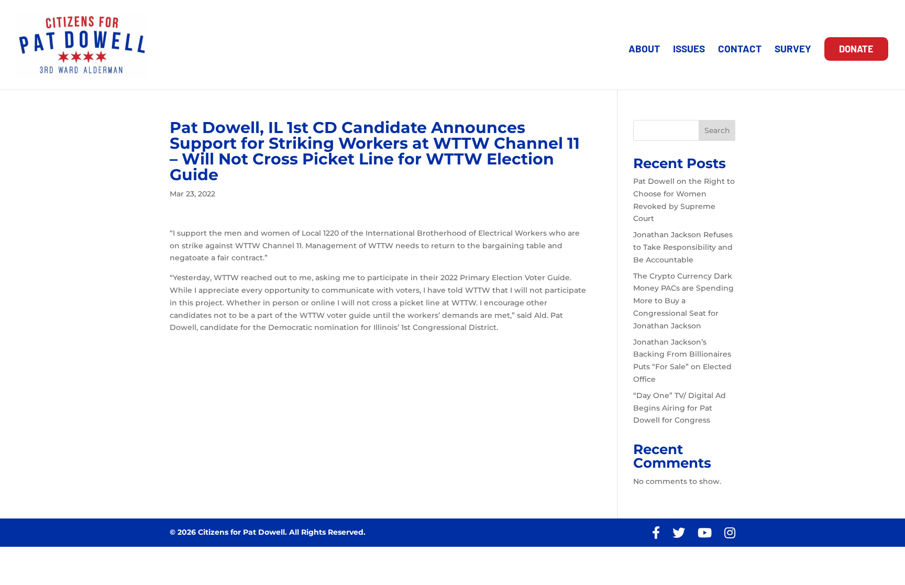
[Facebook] (656, 532)
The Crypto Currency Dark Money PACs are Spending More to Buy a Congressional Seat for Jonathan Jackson (683, 300)
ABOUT (644, 49)
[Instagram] (729, 532)
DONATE (856, 48)
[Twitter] (678, 532)
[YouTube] (705, 532)
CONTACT (739, 49)
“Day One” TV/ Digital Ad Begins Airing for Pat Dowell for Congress (679, 408)
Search (717, 130)
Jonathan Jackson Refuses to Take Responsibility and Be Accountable (683, 247)
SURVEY (793, 49)
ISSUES (689, 49)
